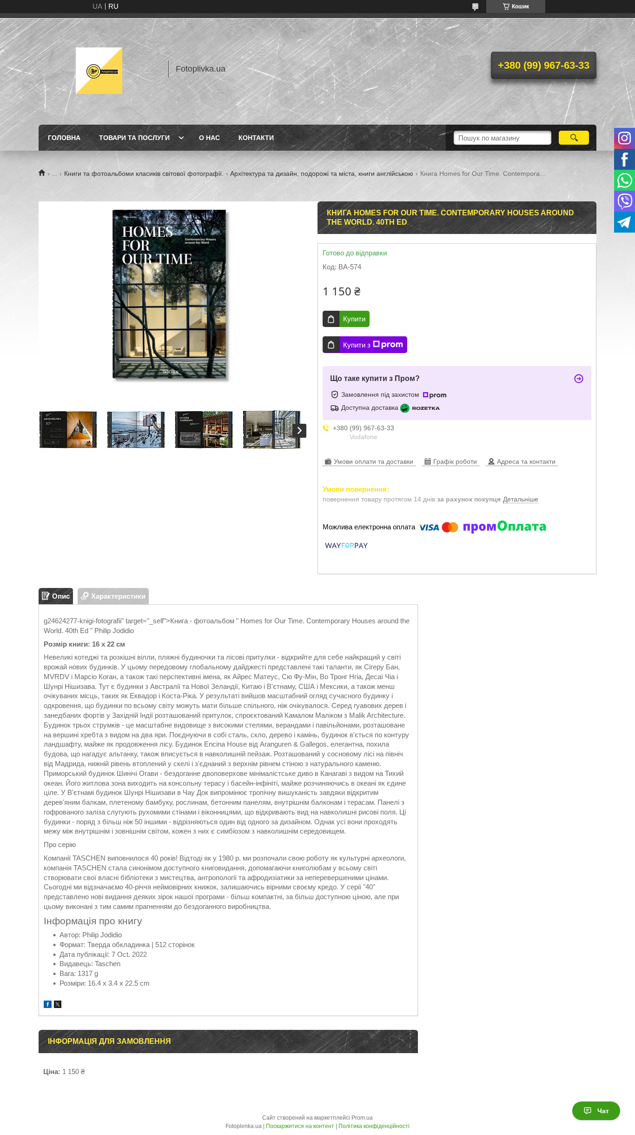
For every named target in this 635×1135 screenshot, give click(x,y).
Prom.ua (362, 1118)
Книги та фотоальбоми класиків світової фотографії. (144, 173)
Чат (603, 1111)
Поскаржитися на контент (300, 1126)
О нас (209, 137)
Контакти (256, 137)
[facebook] (48, 1005)
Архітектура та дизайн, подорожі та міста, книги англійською (321, 173)
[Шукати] (574, 138)
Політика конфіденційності (374, 1126)
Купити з (356, 345)
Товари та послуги (134, 137)
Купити (354, 319)
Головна (64, 137)
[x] (57, 1005)
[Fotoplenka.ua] (99, 69)
